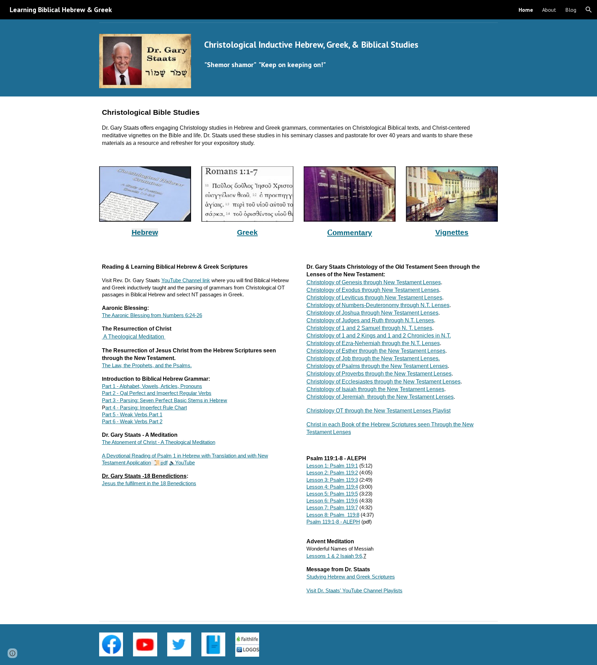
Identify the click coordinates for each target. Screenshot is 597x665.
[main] (332, 45)
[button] (588, 9)
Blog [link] (570, 9)
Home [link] (526, 9)
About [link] (549, 9)
